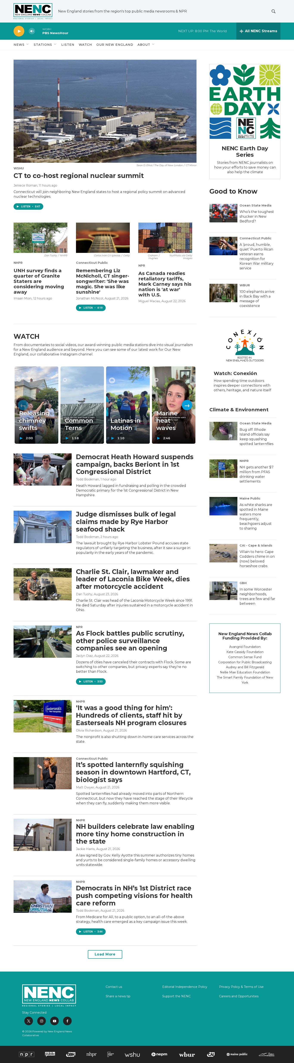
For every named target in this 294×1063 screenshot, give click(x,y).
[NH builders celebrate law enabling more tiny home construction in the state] (43, 835)
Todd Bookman (87, 479)
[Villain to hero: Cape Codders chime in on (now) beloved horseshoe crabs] (223, 553)
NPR (141, 265)
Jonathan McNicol (89, 298)
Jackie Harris (85, 849)
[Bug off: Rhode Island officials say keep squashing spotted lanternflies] (223, 431)
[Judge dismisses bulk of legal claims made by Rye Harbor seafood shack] (43, 527)
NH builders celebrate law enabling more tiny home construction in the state (135, 834)
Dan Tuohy (84, 594)
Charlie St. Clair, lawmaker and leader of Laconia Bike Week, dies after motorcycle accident (133, 579)
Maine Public (250, 498)
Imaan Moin (23, 298)
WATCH (85, 45)
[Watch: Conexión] (244, 345)
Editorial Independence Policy (184, 987)
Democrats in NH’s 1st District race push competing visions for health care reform (134, 895)
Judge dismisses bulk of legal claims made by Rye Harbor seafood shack (126, 521)
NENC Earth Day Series (245, 151)
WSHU (19, 168)
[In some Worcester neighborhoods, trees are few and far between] (223, 591)
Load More (105, 954)
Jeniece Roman (25, 185)
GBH (243, 583)
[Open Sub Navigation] (27, 44)
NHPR (18, 263)
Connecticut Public (92, 263)
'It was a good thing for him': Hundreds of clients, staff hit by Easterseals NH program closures (131, 715)
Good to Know (233, 191)
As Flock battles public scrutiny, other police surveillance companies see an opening (130, 640)
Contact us (114, 987)
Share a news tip (118, 996)
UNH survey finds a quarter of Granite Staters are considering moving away (39, 281)
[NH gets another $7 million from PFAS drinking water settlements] (223, 468)
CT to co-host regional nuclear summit (79, 176)
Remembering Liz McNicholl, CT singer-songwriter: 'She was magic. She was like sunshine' (102, 281)
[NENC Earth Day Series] (245, 101)
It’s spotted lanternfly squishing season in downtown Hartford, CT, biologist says (133, 772)
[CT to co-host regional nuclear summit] (105, 111)
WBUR (245, 285)
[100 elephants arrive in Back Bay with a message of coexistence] (223, 293)
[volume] (32, 31)
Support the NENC (176, 996)
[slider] (38, 31)
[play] (18, 31)
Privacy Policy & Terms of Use (241, 987)
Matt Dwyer (85, 787)
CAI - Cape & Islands (256, 545)
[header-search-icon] (273, 11)
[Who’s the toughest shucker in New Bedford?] (223, 213)
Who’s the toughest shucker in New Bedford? (257, 216)
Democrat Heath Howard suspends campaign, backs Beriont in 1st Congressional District (134, 464)
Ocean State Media (255, 205)
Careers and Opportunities (238, 996)
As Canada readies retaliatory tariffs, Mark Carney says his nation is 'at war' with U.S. (164, 284)
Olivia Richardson (89, 730)
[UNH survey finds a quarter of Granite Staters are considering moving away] (40, 238)
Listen (67, 45)
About (144, 45)
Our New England (114, 45)
